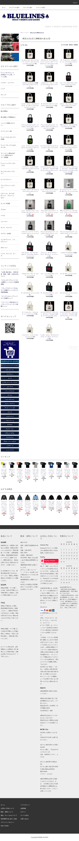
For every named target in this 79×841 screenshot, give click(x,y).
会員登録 (23, 808)
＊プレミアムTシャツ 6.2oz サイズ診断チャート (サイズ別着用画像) (9, 290)
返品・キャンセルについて (9, 815)
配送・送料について (7, 812)
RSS (2, 826)
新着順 (76, 45)
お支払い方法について (7, 808)
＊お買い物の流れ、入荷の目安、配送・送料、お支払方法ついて (9, 274)
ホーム (3, 7)
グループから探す (27, 7)
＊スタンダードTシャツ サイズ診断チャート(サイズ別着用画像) (10, 282)
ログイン (23, 812)
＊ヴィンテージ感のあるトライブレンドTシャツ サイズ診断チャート (9, 304)
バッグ (26, 32)
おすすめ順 (64, 45)
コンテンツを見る (40, 7)
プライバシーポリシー (7, 822)
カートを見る (25, 815)
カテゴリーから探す (14, 7)
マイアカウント (25, 805)
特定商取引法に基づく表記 (9, 819)
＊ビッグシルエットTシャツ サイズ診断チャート (9, 297)
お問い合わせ (25, 819)
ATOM (6, 826)
